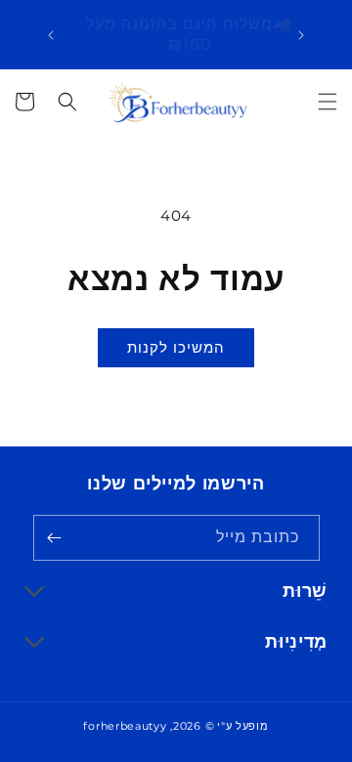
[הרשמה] (54, 538)
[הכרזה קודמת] (301, 35)
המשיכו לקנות (176, 347)
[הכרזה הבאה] (50, 35)
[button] (327, 101)
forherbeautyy (124, 726)
